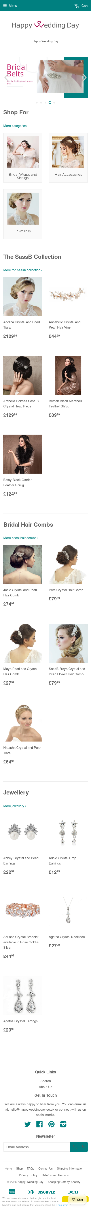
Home (8, 1168)
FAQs (30, 1168)
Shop (19, 1168)
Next (85, 77)
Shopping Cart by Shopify (64, 1182)
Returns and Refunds (55, 1175)
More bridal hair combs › (20, 537)
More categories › (16, 125)
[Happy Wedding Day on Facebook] (39, 1125)
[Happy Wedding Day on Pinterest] (51, 1125)
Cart (84, 5)
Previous (6, 77)
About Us (45, 1086)
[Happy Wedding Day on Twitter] (27, 1125)
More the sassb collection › (22, 269)
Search (45, 1080)
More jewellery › (14, 805)
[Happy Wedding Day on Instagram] (63, 1125)
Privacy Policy (28, 1175)
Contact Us (45, 1168)
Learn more (62, 1205)
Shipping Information (70, 1168)
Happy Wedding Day (30, 1182)
